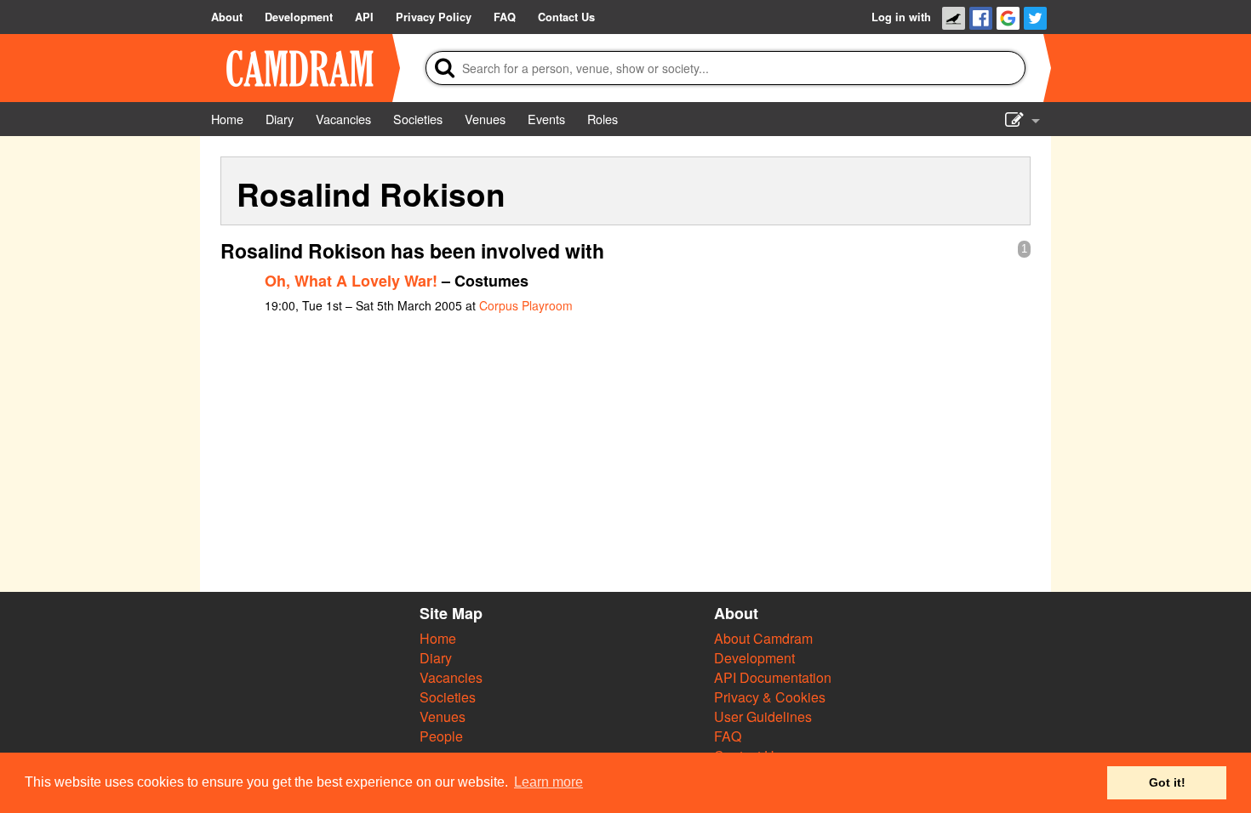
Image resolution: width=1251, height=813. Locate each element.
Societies (448, 697)
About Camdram (763, 638)
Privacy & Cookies (769, 697)
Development (754, 658)
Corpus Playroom (526, 305)
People (441, 736)
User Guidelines (763, 716)
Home (438, 638)
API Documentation (772, 677)
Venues (443, 716)
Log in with (901, 17)
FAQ (727, 736)
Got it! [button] (1167, 782)
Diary (436, 658)
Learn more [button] (548, 782)
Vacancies (451, 677)
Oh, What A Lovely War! (351, 281)
